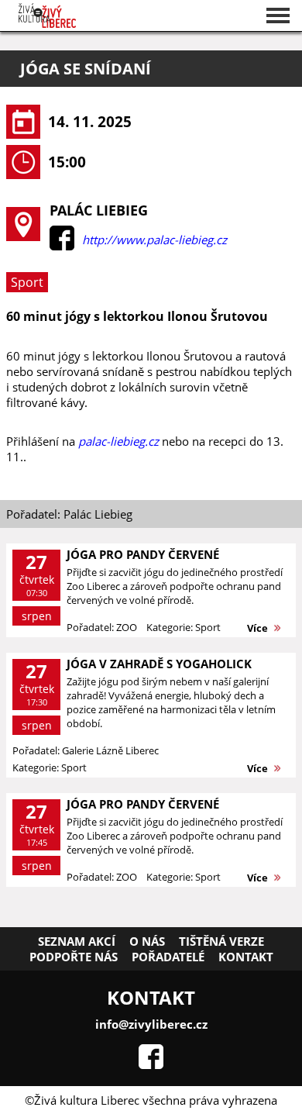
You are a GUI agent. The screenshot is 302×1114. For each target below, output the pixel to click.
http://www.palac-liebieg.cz (154, 239)
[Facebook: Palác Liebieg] (62, 245)
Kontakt (245, 956)
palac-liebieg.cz (118, 441)
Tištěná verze (221, 941)
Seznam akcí (76, 941)
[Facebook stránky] (151, 1064)
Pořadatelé (168, 956)
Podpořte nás (73, 956)
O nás (147, 941)
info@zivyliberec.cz (151, 1024)
